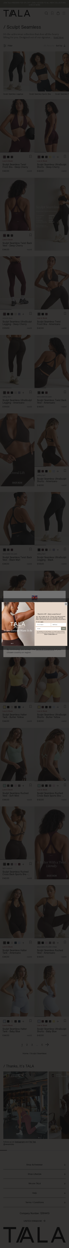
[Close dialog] (66, 604)
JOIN (63, 628)
